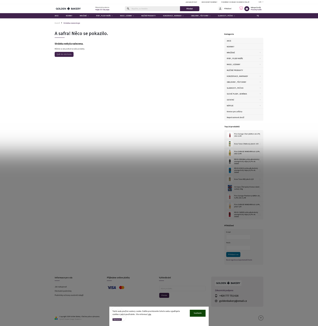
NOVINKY (230, 46)
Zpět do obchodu (64, 54)
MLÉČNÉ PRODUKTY (235, 70)
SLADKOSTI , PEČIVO (235, 88)
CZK (260, 2)
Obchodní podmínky (209, 2)
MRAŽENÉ (231, 52)
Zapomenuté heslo (245, 260)
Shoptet (66, 319)
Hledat (189, 9)
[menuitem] (58, 15)
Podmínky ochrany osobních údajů (235, 2)
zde (149, 314)
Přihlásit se (233, 254)
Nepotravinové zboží (235, 117)
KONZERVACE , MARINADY (237, 76)
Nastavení (117, 319)
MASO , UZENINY (233, 64)
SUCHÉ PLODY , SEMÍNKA (237, 93)
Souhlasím (198, 313)
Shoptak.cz (78, 319)
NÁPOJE (230, 105)
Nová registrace (232, 260)
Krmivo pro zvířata (234, 111)
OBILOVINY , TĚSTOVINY (236, 82)
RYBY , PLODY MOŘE (235, 58)
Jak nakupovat (191, 2)
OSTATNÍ (230, 99)
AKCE (229, 40)
